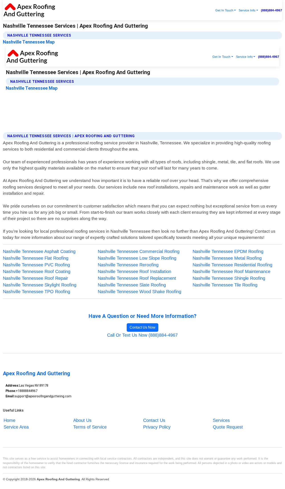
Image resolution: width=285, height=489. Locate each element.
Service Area (16, 427)
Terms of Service (90, 427)
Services (221, 420)
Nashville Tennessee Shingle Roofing (229, 278)
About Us (82, 420)
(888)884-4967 (271, 10)
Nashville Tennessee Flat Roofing (35, 258)
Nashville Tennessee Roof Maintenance (231, 271)
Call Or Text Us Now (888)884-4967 (142, 335)
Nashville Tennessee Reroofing (128, 264)
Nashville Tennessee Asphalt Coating (39, 251)
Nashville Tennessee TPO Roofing (36, 291)
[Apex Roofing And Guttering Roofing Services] (29, 10)
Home (9, 420)
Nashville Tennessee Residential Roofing (232, 264)
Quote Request (228, 427)
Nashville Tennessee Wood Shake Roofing (139, 291)
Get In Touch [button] (224, 10)
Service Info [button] (247, 10)
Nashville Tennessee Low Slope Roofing (137, 258)
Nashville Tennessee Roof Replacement (137, 278)
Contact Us (154, 420)
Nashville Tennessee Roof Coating (36, 271)
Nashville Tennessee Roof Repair (35, 278)
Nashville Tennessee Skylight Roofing (39, 284)
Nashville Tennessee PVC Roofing (36, 264)
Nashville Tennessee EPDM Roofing (228, 251)
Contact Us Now (142, 327)
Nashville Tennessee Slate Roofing (132, 284)
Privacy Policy (157, 427)
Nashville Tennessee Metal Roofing (227, 258)
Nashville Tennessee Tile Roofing (225, 284)
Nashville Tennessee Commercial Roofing (138, 251)
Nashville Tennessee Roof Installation (134, 271)
